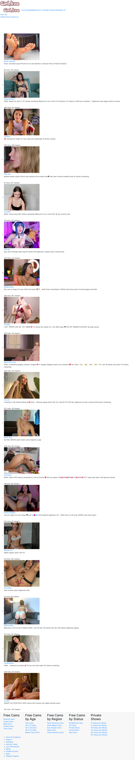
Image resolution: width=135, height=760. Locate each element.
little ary (7, 249)
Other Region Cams (54, 725)
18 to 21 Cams (30, 725)
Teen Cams (29, 723)
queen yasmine (9, 61)
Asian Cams (51, 730)
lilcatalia (7, 325)
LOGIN (56, 10)
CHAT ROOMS (26, 10)
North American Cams (55, 723)
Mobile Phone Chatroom (9, 17)
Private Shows (74, 728)
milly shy (7, 174)
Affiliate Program (12, 756)
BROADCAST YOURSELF (41, 10)
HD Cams (72, 725)
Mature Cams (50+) (32, 732)
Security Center (12, 744)
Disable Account (12, 751)
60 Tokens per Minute (99, 732)
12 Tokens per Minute (99, 725)
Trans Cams (7, 729)
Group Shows (74, 730)
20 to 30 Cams (31, 728)
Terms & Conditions (13, 737)
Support (9, 740)
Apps (8, 754)
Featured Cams (9, 719)
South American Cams (55, 732)
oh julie (6, 701)
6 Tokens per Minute (98, 723)
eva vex (7, 400)
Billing (8, 749)
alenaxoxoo (8, 550)
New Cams (73, 732)
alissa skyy (8, 437)
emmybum (8, 475)
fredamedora (9, 663)
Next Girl (3, 15)
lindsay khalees (9, 513)
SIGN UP (62, 10)
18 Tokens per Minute (99, 728)
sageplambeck (9, 99)
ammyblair (8, 588)
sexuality (7, 212)
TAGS (52, 10)
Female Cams (8, 721)
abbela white (9, 287)
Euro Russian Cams (54, 728)
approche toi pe (10, 362)
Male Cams (7, 724)
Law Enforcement (12, 747)
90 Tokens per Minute (99, 735)
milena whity (8, 625)
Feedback (9, 742)
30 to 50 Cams (31, 730)
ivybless (7, 136)
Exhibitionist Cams (76, 723)
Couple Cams (8, 726)
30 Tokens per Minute (99, 730)
